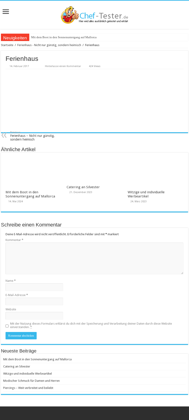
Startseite (7, 45)
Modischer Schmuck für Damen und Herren (31, 380)
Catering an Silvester (83, 187)
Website (11, 309)
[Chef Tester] (94, 14)
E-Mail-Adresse (17, 295)
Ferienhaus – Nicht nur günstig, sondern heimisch (32, 136)
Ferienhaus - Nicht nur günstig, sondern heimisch (49, 45)
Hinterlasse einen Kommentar (63, 66)
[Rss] (94, 413)
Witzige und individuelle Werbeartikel (146, 194)
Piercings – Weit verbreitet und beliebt (28, 388)
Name (11, 280)
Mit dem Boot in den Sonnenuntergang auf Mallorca (64, 37)
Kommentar (14, 240)
